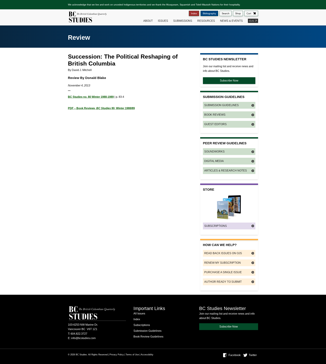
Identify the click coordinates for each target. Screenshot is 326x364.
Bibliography (209, 13)
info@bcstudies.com (83, 338)
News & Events (231, 20)
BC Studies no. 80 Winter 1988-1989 (91, 96)
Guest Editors (215, 124)
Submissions (182, 20)
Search (225, 13)
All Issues (139, 313)
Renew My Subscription (222, 262)
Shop (238, 13)
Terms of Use (132, 354)
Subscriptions (215, 225)
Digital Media (214, 161)
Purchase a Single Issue (223, 272)
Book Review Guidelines (148, 336)
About (148, 20)
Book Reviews (214, 114)
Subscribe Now (229, 80)
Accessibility (147, 354)
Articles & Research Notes (225, 170)
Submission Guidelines (221, 105)
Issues (163, 20)
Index (194, 13)
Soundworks (214, 151)
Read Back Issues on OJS (223, 253)
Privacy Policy (117, 354)
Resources (206, 20)
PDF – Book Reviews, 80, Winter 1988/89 (101, 108)
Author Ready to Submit (223, 281)
